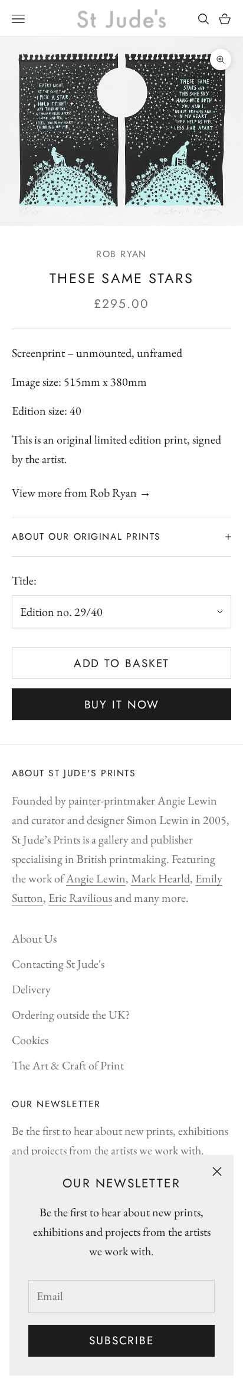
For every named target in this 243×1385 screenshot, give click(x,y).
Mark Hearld (160, 878)
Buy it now (121, 705)
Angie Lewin (96, 878)
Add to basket (122, 663)
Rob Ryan (121, 254)
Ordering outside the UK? (71, 1014)
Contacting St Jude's (58, 964)
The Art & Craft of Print (68, 1065)
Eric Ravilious (80, 897)
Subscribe (121, 1340)
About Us (34, 938)
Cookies (30, 1040)
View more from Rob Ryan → (81, 492)
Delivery (31, 989)
